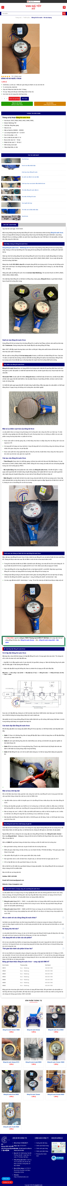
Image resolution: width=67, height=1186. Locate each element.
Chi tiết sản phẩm (9, 225)
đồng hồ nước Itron (57, 232)
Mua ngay (24, 98)
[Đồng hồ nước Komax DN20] (55, 1081)
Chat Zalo (6, 1178)
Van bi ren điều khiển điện (29, 165)
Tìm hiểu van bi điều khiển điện (30, 209)
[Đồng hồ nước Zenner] (33, 1081)
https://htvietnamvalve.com (21, 1177)
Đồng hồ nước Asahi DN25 (11, 1127)
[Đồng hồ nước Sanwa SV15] (11, 1049)
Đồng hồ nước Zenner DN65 (11, 1030)
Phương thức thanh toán (41, 1155)
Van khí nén (25, 216)
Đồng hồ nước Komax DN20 (56, 1094)
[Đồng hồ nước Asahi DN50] (33, 1049)
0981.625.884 (9, 1146)
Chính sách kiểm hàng (42, 1151)
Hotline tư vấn (7, 1182)
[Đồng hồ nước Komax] (33, 1017)
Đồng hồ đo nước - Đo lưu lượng (42, 17)
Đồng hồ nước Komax (33, 1030)
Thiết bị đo (26, 17)
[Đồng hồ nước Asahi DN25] (11, 1113)
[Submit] (64, 13)
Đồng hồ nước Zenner (33, 1094)
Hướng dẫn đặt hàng (41, 1143)
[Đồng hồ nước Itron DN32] (11, 1081)
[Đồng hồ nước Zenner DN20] (55, 1049)
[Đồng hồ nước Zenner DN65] (11, 1017)
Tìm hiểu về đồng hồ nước (29, 196)
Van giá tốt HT (33, 7)
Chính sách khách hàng (42, 1145)
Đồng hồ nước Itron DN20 (55, 1030)
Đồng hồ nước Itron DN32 (11, 1094)
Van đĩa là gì (25, 159)
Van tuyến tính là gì (27, 203)
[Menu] (2, 7)
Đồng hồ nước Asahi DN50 (33, 1062)
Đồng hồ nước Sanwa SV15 (11, 1062)
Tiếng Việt (31, 1)
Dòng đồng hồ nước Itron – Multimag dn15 (16, 247)
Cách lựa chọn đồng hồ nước (30, 172)
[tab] (9, 225)
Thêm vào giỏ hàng (14, 98)
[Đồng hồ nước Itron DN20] (55, 1017)
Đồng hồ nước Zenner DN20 (55, 1062)
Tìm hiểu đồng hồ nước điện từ (30, 190)
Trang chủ (18, 17)
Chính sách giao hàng (42, 1148)
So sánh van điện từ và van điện (30, 177)
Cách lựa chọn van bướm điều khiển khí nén (33, 183)
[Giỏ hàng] (64, 7)
